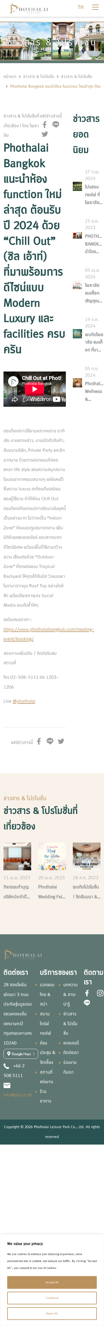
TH (81, 7)
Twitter (44, 134)
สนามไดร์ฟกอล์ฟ (45, 1023)
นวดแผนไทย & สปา (47, 994)
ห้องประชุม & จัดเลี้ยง (47, 1052)
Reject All (52, 1313)
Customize (52, 1297)
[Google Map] (20, 1054)
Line (55, 124)
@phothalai (24, 701)
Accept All (52, 1282)
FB (44, 124)
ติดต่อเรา (71, 1052)
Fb (87, 993)
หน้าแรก (9, 76)
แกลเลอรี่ (71, 1043)
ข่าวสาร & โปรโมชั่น (38, 76)
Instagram (100, 993)
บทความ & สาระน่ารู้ (70, 994)
